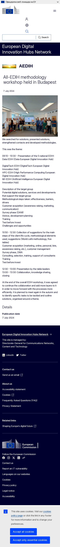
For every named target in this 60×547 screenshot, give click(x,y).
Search (27, 31)
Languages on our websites (16, 474)
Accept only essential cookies (30, 540)
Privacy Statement (11, 406)
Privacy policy (9, 485)
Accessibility (8, 496)
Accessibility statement (13, 389)
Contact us (7, 463)
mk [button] (27, 25)
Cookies (6, 479)
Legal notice (8, 490)
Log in (27, 19)
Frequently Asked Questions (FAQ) (19, 400)
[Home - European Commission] (10, 10)
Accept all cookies (23, 531)
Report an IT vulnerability (14, 468)
